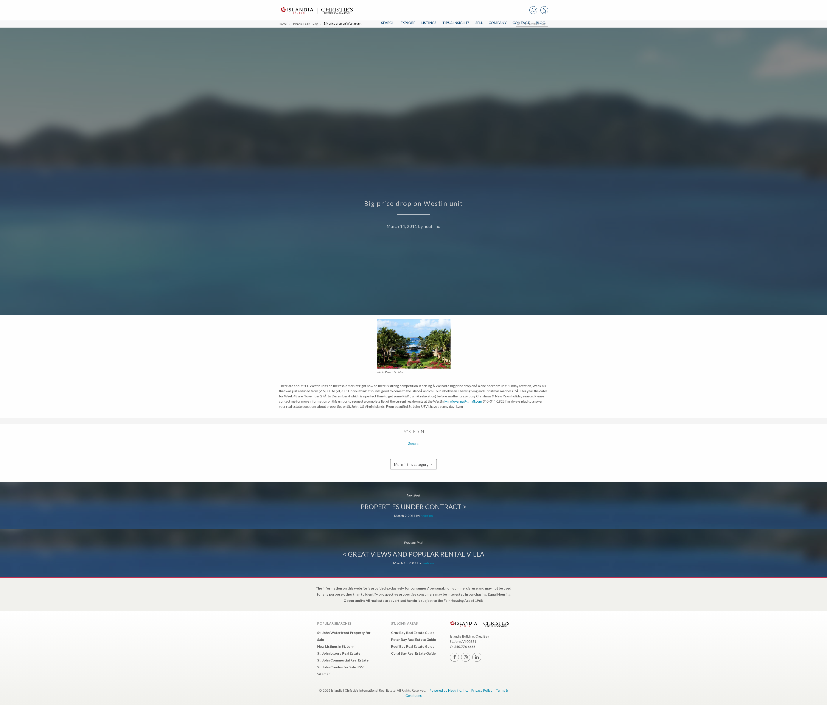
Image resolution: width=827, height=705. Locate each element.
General (413, 443)
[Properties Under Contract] (413, 505)
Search (388, 22)
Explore (408, 22)
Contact (521, 22)
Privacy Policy (481, 690)
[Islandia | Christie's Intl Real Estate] (316, 7)
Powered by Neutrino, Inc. (448, 690)
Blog (540, 22)
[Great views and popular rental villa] (413, 553)
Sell (479, 22)
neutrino (432, 226)
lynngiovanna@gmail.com (463, 401)
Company (498, 22)
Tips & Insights (455, 22)
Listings (428, 22)
